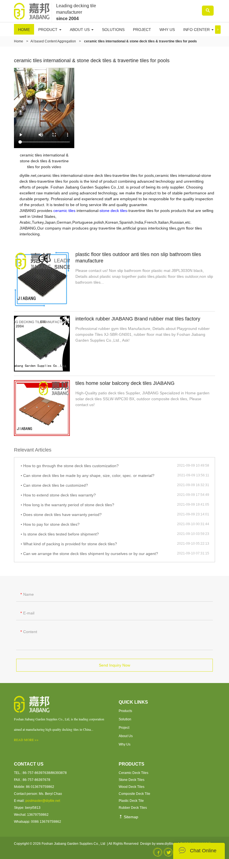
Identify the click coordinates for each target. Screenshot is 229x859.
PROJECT (142, 29)
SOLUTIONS (113, 29)
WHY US (167, 29)
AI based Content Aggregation (53, 41)
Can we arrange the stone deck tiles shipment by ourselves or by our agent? (90, 553)
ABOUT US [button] (80, 29)
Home (18, 41)
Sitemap (130, 817)
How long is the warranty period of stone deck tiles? (68, 505)
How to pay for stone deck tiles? (51, 524)
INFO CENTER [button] (197, 29)
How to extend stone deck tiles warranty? (59, 495)
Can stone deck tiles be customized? (55, 485)
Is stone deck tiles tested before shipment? (61, 534)
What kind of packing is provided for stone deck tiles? (70, 544)
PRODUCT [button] (48, 29)
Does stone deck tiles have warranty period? (62, 514)
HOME (24, 29)
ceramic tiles (64, 210)
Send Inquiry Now (114, 665)
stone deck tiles (113, 210)
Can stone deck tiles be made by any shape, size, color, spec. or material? (88, 475)
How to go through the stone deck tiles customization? (71, 466)
